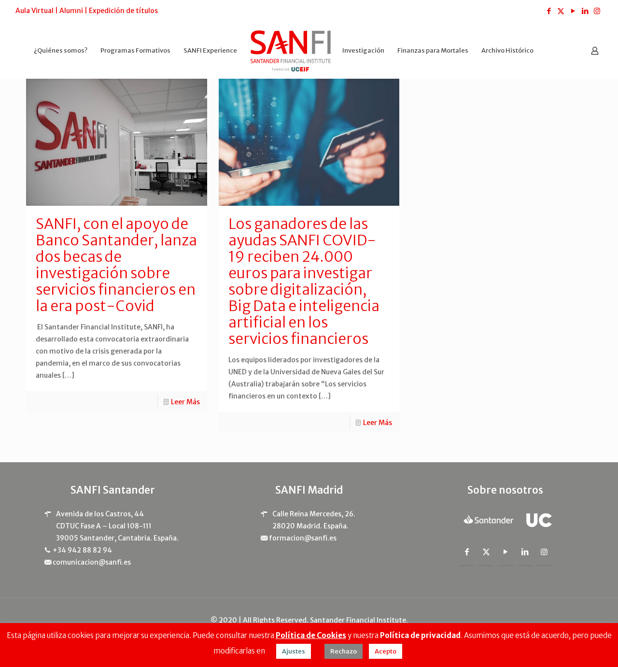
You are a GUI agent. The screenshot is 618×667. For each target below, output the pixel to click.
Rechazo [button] (343, 651)
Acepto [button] (385, 651)
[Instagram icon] (597, 10)
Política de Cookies (311, 635)
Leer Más (185, 401)
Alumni (71, 10)
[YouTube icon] (572, 10)
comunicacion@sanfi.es (92, 562)
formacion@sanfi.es (303, 538)
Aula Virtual (34, 10)
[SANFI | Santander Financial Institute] (291, 50)
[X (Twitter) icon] (560, 10)
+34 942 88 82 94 (82, 550)
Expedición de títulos (123, 10)
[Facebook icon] (548, 10)
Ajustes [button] (293, 651)
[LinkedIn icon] (585, 10)
